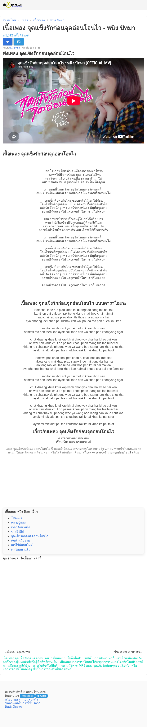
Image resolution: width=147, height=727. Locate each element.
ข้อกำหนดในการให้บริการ (22, 703)
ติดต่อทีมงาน (13, 706)
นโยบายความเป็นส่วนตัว (21, 699)
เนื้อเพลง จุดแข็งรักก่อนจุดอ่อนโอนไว (108, 452)
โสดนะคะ (17, 518)
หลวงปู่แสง (18, 522)
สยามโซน (9, 20)
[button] (142, 5)
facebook (28, 696)
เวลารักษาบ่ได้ (20, 527)
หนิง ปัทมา (57, 20)
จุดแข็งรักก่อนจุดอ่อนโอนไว (29, 536)
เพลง (24, 20)
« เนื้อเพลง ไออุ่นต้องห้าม (17, 652)
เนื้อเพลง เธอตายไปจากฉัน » (128, 652)
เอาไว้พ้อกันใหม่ (22, 544)
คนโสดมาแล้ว (20, 549)
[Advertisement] (73, 480)
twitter (43, 696)
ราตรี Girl (17, 531)
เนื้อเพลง (39, 20)
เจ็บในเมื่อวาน (20, 540)
